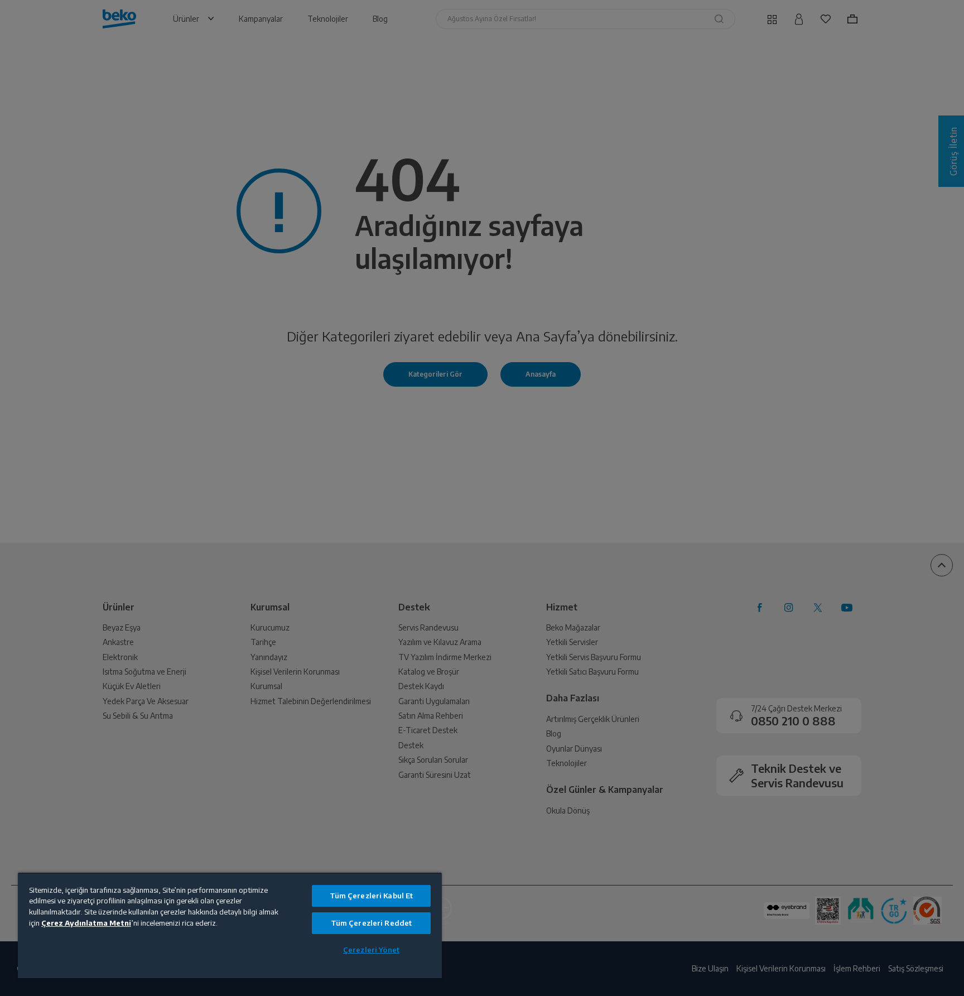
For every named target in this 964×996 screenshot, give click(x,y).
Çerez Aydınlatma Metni (86, 922)
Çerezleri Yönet (371, 949)
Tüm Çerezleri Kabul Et (371, 895)
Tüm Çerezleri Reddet (371, 922)
